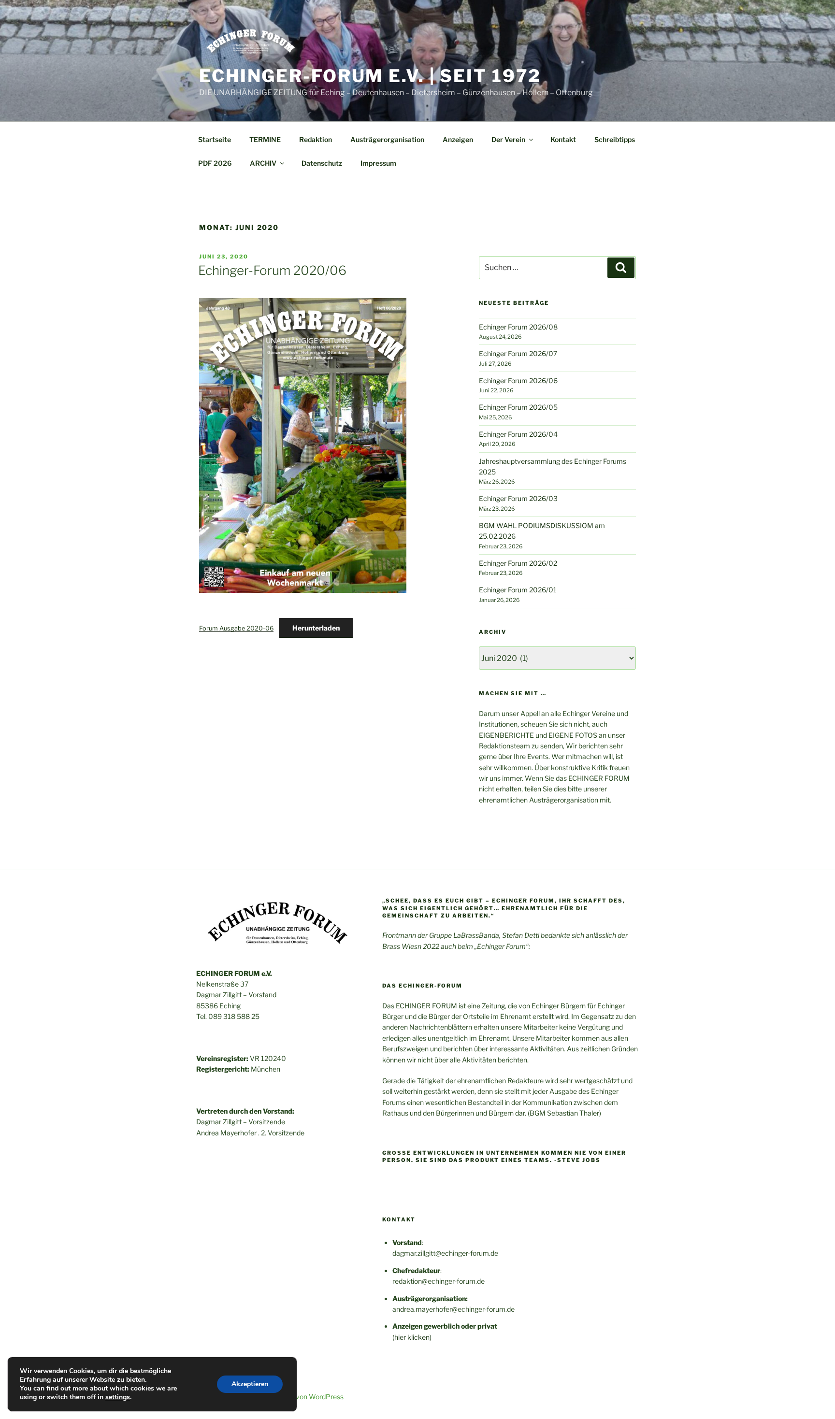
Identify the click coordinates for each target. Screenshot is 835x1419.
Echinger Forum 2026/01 (518, 590)
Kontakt (563, 139)
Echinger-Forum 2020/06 (272, 270)
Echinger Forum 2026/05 (518, 407)
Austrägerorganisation (387, 139)
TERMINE (265, 139)
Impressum (378, 163)
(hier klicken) (412, 1337)
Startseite (214, 139)
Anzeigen (458, 139)
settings (117, 1397)
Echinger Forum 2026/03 (518, 498)
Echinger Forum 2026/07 (518, 353)
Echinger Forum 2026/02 (518, 563)
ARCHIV (263, 163)
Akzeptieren (249, 1384)
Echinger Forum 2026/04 (518, 434)
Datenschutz (322, 163)
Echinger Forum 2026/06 (518, 380)
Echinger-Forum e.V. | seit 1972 (370, 75)
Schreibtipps (614, 139)
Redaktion (315, 139)
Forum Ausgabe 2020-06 (236, 628)
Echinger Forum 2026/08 (518, 327)
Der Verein (508, 139)
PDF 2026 (214, 163)
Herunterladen (316, 628)
